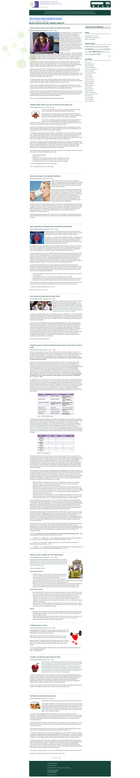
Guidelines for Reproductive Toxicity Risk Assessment (64, 473)
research (87, 52)
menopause (89, 49)
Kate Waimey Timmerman (90, 94)
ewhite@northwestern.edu (59, 753)
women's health (96, 54)
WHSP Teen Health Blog (90, 39)
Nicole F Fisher (38, 557)
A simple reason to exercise (38, 625)
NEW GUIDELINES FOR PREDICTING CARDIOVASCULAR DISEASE (51, 226)
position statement (52, 500)
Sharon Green (38, 107)
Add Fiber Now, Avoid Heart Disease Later (43, 696)
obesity (101, 49)
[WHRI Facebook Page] (93, 6)
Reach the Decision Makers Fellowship (46, 381)
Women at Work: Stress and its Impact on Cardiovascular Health (50, 28)
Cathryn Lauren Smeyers (90, 69)
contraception (97, 46)
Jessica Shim (38, 178)
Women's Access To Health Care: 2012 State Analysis (46, 555)
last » (59, 757)
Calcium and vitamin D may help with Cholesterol (45, 176)
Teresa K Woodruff (89, 101)
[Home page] (45, 7)
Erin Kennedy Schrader (90, 72)
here (48, 211)
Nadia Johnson (88, 90)
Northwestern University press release (53, 535)
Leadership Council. (44, 122)
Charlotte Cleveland (89, 67)
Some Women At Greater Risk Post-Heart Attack (45, 296)
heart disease (105, 46)
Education (43, 18)
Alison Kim (87, 62)
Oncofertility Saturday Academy (50, 427)
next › (56, 757)
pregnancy (107, 49)
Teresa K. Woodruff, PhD (52, 426)
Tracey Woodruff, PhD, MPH (41, 386)
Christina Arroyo (39, 229)
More (110, 56)
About (31, 18)
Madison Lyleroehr (89, 85)
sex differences (95, 52)
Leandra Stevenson (89, 79)
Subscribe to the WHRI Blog (94, 27)
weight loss (104, 52)
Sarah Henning (88, 97)
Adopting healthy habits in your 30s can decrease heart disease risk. (51, 104)
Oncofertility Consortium (66, 426)
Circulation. (54, 163)
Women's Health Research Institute (92, 37)
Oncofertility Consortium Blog (91, 35)
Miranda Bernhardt (89, 81)
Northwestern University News (41, 289)
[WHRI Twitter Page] (98, 6)
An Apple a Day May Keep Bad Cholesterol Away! (45, 657)
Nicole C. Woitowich (89, 92)
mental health (97, 49)
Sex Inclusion (37, 18)
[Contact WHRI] (108, 6)
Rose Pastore (88, 95)
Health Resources (51, 18)
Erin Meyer (87, 74)
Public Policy (59, 18)
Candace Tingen (88, 71)
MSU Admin (87, 87)
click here (52, 286)
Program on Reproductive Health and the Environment (48, 379)
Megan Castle (38, 30)
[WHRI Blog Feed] (103, 6)
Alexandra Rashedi (89, 64)
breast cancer (89, 46)
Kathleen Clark (88, 78)
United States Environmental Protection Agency (44, 385)
